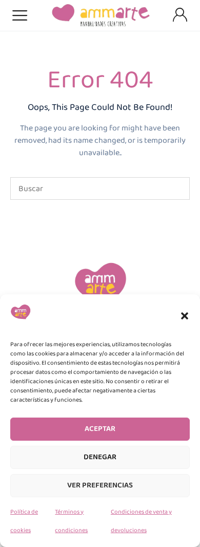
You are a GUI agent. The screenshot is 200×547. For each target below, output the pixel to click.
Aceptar (100, 429)
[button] (184, 316)
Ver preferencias (100, 485)
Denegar (100, 457)
